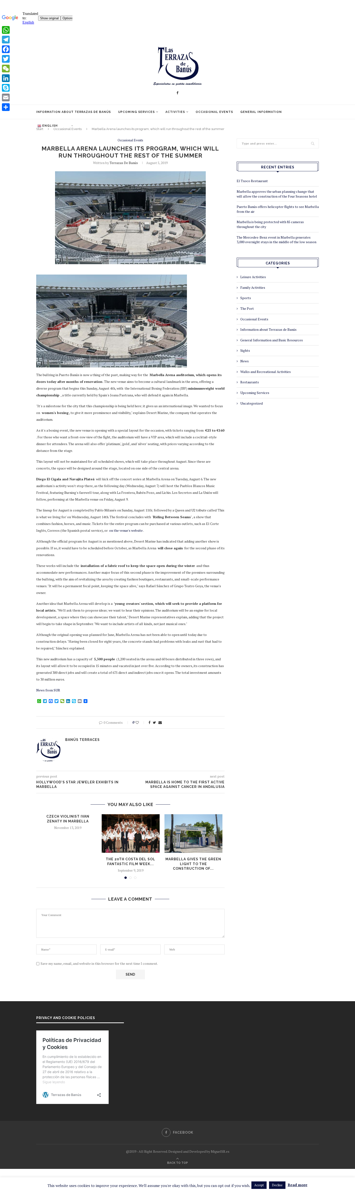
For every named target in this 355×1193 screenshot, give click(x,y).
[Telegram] (6, 39)
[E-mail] (6, 97)
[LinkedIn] (6, 78)
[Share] (6, 107)
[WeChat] (6, 68)
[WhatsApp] (6, 30)
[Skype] (6, 88)
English (49, 125)
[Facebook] (6, 49)
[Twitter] (6, 59)
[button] (259, 1185)
